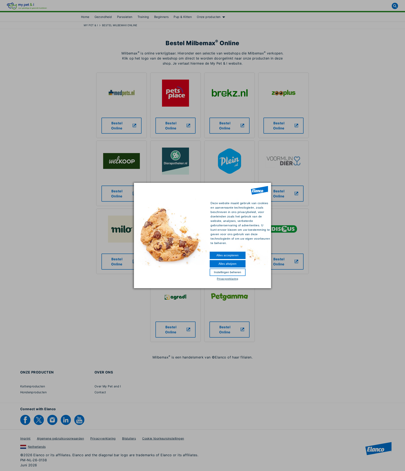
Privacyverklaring (227, 278)
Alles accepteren (227, 255)
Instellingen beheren (227, 272)
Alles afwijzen (227, 263)
